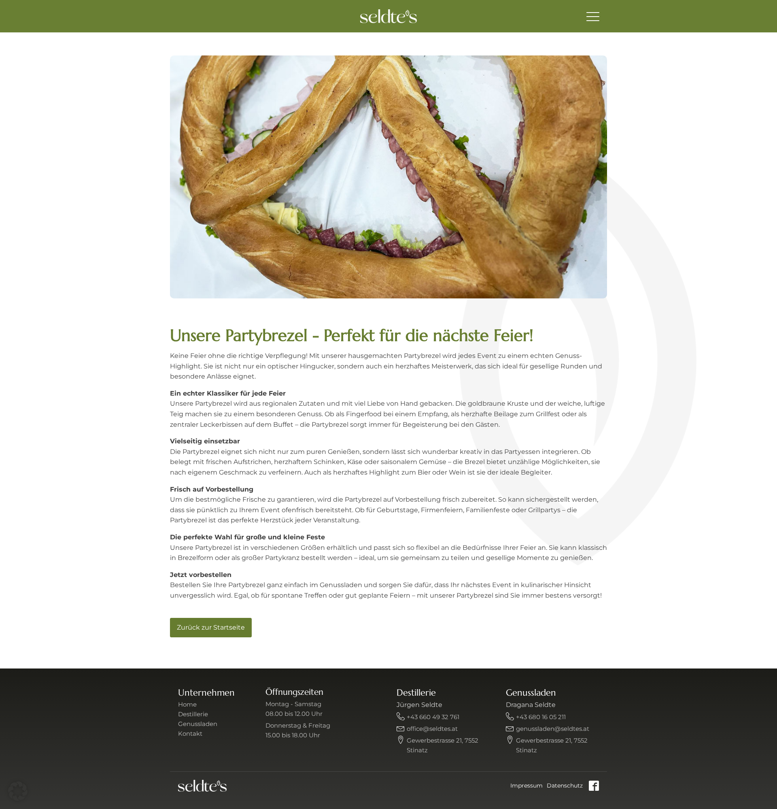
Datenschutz (565, 785)
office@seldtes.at (432, 728)
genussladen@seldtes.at (552, 728)
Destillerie (193, 714)
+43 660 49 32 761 (433, 717)
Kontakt (190, 733)
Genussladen (197, 724)
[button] (18, 791)
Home (187, 704)
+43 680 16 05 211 (541, 717)
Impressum (526, 785)
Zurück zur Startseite (211, 627)
